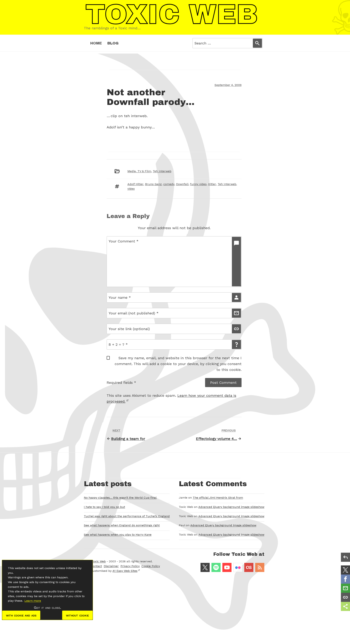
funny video (198, 184)
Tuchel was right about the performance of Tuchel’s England (127, 516)
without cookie (77, 615)
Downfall (182, 184)
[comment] (236, 261)
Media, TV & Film (139, 171)
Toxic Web (99, 561)
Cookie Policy (150, 566)
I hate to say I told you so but (104, 507)
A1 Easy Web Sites (124, 571)
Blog (112, 43)
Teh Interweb (162, 171)
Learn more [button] (32, 600)
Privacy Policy (130, 566)
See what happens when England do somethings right (122, 525)
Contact (96, 566)
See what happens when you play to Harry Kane (117, 534)
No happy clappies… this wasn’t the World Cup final (120, 497)
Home (96, 43)
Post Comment (223, 382)
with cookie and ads (21, 615)
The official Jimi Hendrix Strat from (218, 497)
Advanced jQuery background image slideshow (231, 507)
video (131, 188)
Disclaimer (111, 566)
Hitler (212, 184)
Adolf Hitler (135, 184)
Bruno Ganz (153, 184)
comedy (168, 184)
